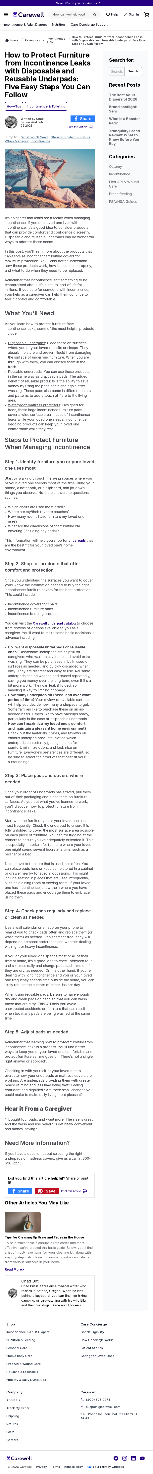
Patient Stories (91, 1348)
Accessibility (73, 1467)
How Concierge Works (97, 1340)
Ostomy (115, 166)
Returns (12, 1424)
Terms (55, 1467)
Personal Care (16, 1348)
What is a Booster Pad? (124, 121)
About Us (13, 1400)
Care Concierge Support (89, 24)
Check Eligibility (92, 1332)
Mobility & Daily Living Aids (26, 1380)
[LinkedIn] (133, 1458)
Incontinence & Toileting (46, 106)
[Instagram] (124, 1458)
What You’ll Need (34, 137)
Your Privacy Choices (108, 1467)
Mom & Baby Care (19, 1356)
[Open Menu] (6, 14)
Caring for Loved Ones (97, 1356)
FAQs (10, 1432)
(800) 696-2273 (98, 1400)
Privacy (41, 1467)
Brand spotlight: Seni (123, 109)
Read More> (14, 1269)
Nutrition (58, 24)
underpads (77, 540)
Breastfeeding (120, 194)
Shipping (12, 1416)
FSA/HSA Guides (123, 201)
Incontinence (119, 174)
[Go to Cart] (146, 15)
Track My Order (17, 1408)
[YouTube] (142, 1458)
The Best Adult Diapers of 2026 (123, 97)
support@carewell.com (103, 1407)
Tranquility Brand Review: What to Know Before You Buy (124, 137)
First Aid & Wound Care (124, 184)
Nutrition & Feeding (20, 1340)
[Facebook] (116, 1458)
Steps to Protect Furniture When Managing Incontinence (47, 139)
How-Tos (14, 106)
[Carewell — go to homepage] (28, 14)
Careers (12, 1440)
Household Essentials (22, 1372)
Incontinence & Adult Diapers (25, 24)
